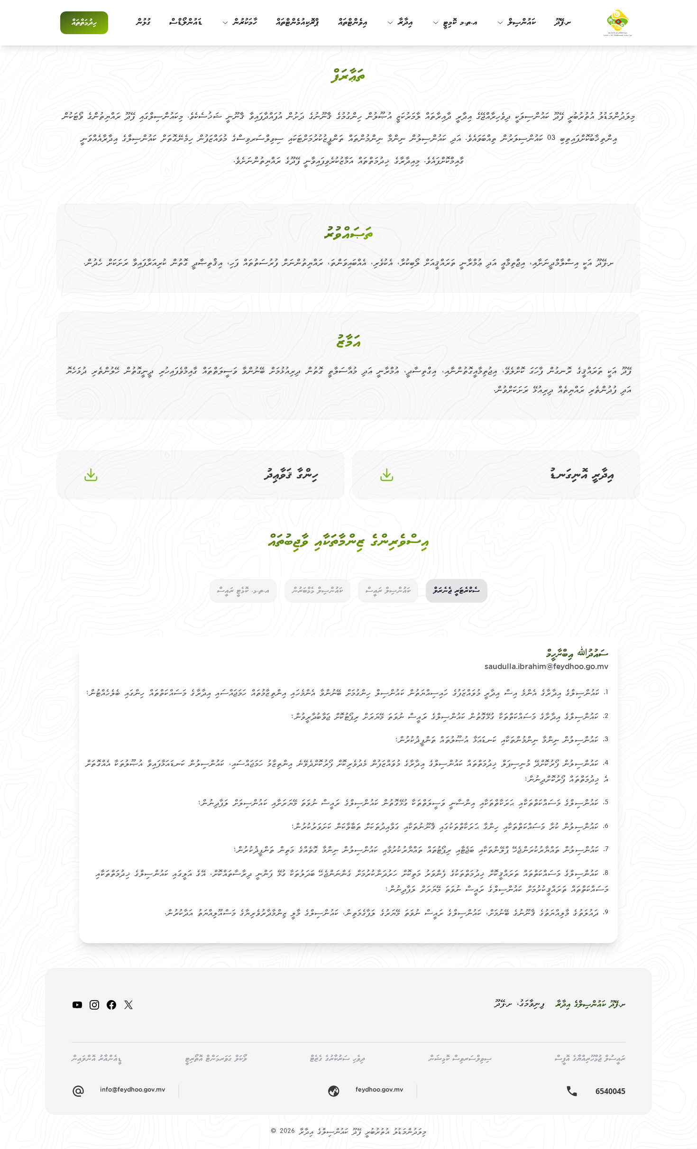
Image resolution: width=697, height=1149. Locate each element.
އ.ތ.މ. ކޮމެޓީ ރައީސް (243, 591)
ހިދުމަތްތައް (84, 22)
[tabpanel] (348, 790)
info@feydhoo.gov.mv (132, 1090)
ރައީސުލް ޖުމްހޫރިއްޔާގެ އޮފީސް (590, 1059)
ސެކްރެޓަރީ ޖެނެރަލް (456, 591)
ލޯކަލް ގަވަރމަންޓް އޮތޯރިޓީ (216, 1059)
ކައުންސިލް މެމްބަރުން (317, 591)
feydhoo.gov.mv (379, 1090)
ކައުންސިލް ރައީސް (388, 591)
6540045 (610, 1091)
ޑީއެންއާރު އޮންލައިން (97, 1059)
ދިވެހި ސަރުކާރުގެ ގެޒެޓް (337, 1059)
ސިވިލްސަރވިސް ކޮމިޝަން (460, 1059)
